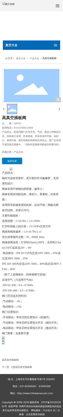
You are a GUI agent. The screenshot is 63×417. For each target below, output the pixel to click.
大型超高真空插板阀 (21, 367)
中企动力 (47, 410)
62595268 (45, 386)
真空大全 (21, 58)
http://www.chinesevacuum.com (35, 393)
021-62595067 (28, 386)
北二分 (56, 410)
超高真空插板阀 (10, 359)
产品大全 (34, 58)
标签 (21, 414)
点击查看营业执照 (35, 414)
